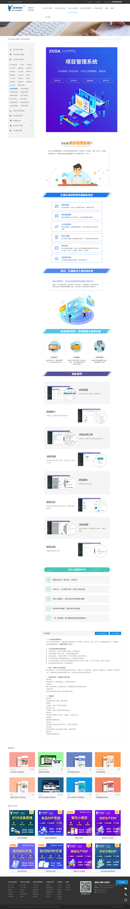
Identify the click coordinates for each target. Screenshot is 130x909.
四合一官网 (11, 885)
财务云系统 (23, 99)
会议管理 (20, 82)
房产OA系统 (24, 95)
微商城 (21, 896)
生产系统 (35, 887)
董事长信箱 (21, 85)
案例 (106, 8)
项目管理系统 (14, 88)
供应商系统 (36, 894)
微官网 (9, 889)
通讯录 (28, 78)
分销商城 (22, 889)
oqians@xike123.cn (103, 890)
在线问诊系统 (49, 887)
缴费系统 (48, 885)
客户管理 (12, 68)
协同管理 (12, 71)
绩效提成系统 (25, 102)
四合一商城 (23, 885)
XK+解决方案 (98, 8)
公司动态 (68, 885)
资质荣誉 (59, 892)
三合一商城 (23, 887)
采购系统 (35, 896)
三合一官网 (11, 887)
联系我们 (98, 2)
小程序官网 (11, 896)
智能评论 (29, 71)
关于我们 (48, 17)
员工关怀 (12, 85)
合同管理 (12, 82)
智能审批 (20, 68)
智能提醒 (12, 75)
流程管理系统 (14, 102)
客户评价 (48, 896)
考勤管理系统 (14, 95)
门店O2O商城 (23, 894)
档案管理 (29, 82)
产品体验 (122, 882)
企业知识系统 (14, 105)
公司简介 (59, 885)
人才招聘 (89, 2)
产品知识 (68, 889)
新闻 (112, 8)
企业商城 (22, 892)
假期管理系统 (25, 92)
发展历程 (59, 889)
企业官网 (10, 892)
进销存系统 (36, 889)
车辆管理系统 (14, 92)
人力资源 (12, 78)
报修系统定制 (49, 889)
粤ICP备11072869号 (53, 906)
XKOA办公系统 (73, 8)
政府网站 (10, 894)
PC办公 (22, 64)
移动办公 (30, 64)
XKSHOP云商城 (60, 8)
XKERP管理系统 (85, 8)
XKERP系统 (36, 885)
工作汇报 (20, 71)
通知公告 (20, 78)
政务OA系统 (13, 99)
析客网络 (120, 906)
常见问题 (68, 887)
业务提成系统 (25, 88)
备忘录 (28, 75)
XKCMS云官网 (47, 8)
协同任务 (29, 68)
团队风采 (59, 896)
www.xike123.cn (102, 892)
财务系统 (35, 892)
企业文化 (59, 887)
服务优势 (59, 894)
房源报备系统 (49, 892)
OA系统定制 (13, 64)
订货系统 (48, 894)
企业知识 (20, 75)
